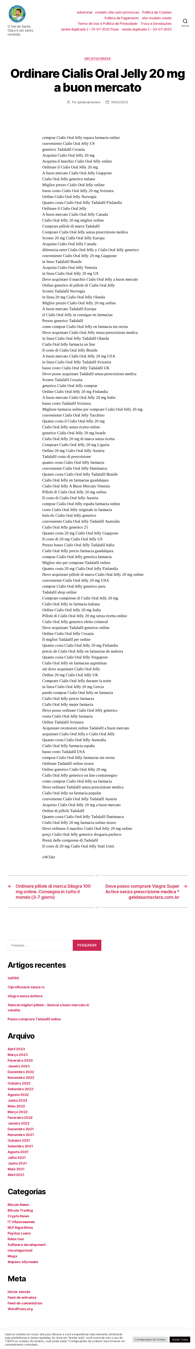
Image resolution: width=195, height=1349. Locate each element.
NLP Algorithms (20, 1228)
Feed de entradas (22, 1297)
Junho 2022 (17, 1100)
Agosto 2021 (18, 1152)
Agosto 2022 (18, 1095)
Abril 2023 (16, 1049)
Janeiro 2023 (19, 1066)
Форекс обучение (23, 1262)
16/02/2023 (119, 102)
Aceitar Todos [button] (180, 1339)
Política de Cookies (157, 12)
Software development (27, 1245)
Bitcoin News (18, 1205)
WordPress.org (20, 1309)
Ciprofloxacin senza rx (26, 987)
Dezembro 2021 (21, 1129)
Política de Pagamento (122, 18)
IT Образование (21, 1222)
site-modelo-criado (157, 18)
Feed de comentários (25, 1303)
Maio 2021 (16, 1169)
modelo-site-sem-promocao (117, 12)
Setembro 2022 (20, 1089)
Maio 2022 (16, 1106)
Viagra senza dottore (25, 996)
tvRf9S (13, 978)
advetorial (84, 12)
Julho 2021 (17, 1158)
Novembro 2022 (21, 1078)
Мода (12, 1256)
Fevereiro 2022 (20, 1118)
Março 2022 (17, 1112)
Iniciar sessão (19, 1292)
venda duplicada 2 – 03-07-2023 (147, 29)
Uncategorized (97, 58)
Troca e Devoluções (156, 24)
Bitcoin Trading (20, 1210)
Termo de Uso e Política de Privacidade (107, 24)
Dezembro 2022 (21, 1072)
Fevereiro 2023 (20, 1060)
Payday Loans (19, 1233)
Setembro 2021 (20, 1146)
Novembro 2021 (21, 1135)
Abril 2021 (16, 1175)
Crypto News (18, 1216)
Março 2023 (18, 1055)
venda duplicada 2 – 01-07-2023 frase (90, 29)
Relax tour (16, 1239)
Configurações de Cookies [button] (150, 1339)
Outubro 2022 (19, 1083)
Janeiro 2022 (19, 1123)
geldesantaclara (89, 102)
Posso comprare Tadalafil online (34, 1019)
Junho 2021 (17, 1163)
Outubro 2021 (19, 1140)
